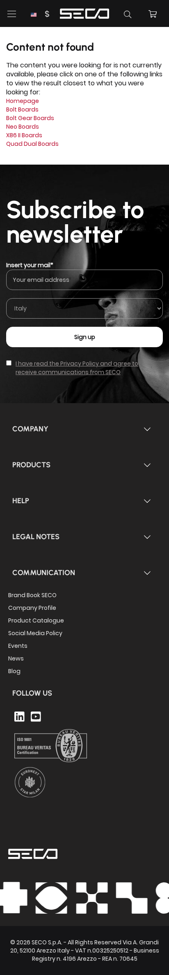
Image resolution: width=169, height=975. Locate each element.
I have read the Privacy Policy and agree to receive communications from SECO (77, 367)
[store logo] (84, 12)
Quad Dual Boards (32, 144)
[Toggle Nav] (12, 14)
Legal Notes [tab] (35, 536)
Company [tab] (30, 428)
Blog (14, 671)
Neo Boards (22, 127)
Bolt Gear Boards (30, 118)
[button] (40, 14)
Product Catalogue (36, 620)
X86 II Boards (24, 135)
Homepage (22, 101)
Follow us (32, 693)
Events (17, 646)
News (16, 658)
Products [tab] (31, 464)
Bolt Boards (22, 109)
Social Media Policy (35, 633)
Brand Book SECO (32, 595)
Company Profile (32, 608)
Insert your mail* (29, 265)
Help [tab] (20, 500)
